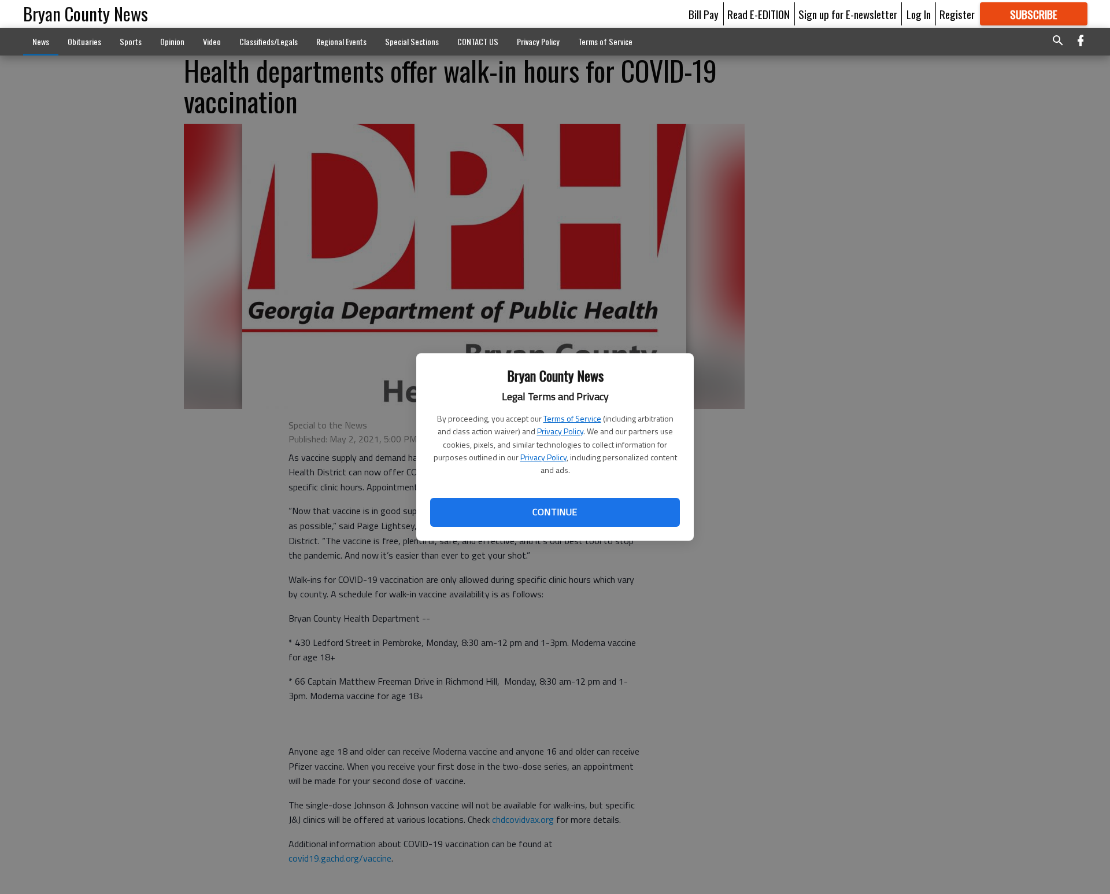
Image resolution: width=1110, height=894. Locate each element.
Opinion (172, 41)
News (40, 41)
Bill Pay (704, 13)
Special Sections (412, 41)
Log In (918, 13)
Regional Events (341, 41)
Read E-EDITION (758, 13)
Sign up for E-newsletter (847, 13)
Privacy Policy (560, 431)
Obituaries (84, 41)
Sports (131, 41)
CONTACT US (477, 41)
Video (212, 41)
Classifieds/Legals (268, 41)
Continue (554, 512)
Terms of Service (572, 418)
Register (957, 13)
